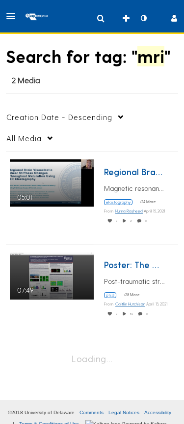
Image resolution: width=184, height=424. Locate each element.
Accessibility (157, 412)
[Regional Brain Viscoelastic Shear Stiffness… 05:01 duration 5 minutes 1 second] (52, 181)
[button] (14, 16)
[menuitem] (100, 18)
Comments (91, 412)
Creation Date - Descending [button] (59, 117)
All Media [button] (24, 138)
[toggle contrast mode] (143, 18)
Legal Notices (123, 412)
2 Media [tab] (26, 80)
